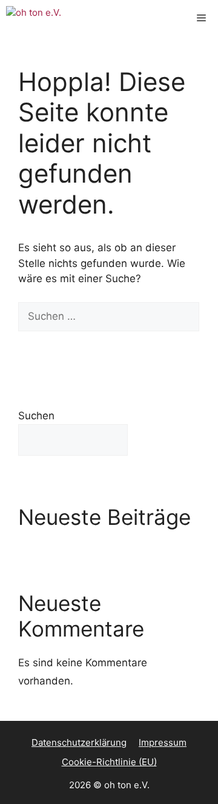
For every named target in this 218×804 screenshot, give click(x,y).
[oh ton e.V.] (45, 18)
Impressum (163, 742)
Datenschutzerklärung (79, 742)
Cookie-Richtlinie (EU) (109, 762)
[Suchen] (36, 345)
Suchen (36, 416)
